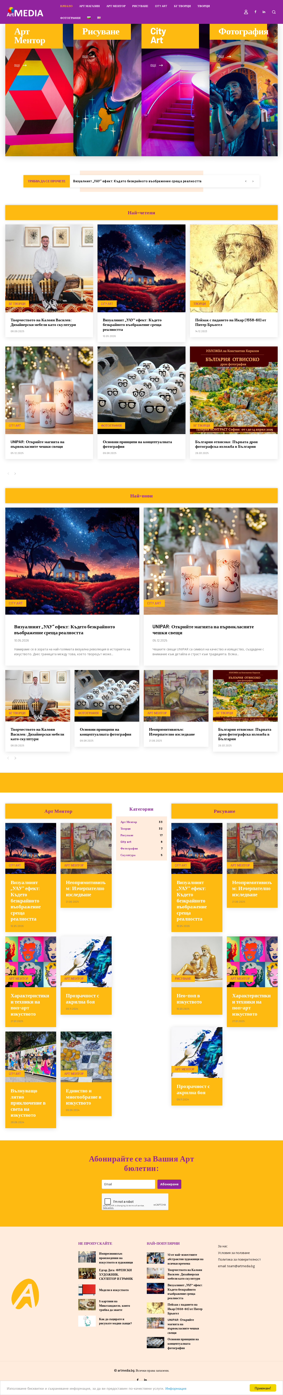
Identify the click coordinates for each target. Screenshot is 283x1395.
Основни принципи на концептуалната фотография (105, 731)
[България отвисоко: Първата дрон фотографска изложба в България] (234, 390)
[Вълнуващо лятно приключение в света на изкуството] (30, 1057)
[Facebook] (255, 12)
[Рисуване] (107, 90)
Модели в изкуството (114, 1290)
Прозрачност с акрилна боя (82, 998)
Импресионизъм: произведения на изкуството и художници (116, 1258)
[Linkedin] (264, 12)
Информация (175, 1388)
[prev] (246, 181)
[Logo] (25, 1293)
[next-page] (15, 473)
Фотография (111, 425)
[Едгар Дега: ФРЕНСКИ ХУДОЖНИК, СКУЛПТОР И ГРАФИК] (87, 1273)
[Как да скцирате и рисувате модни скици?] (87, 1321)
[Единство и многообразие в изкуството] (86, 1057)
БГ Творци (17, 303)
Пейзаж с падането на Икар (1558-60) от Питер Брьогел (185, 1309)
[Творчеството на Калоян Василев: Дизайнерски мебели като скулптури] (49, 268)
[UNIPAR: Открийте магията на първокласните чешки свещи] (49, 390)
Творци (199, 303)
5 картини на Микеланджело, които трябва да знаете (114, 1305)
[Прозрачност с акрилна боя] (86, 961)
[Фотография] (244, 90)
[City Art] (176, 90)
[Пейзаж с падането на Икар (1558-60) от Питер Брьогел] (234, 268)
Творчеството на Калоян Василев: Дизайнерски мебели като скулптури (43, 322)
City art (107, 303)
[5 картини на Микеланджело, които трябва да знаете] (87, 1304)
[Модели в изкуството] (87, 1289)
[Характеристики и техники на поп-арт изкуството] (30, 961)
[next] (253, 181)
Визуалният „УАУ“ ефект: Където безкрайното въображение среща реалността (132, 324)
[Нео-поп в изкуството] (196, 961)
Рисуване (183, 978)
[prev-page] (8, 473)
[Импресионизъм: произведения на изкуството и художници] (87, 1256)
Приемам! (263, 1388)
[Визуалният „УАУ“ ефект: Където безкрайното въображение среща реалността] (141, 268)
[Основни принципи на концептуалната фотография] (141, 390)
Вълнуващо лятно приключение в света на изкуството (28, 1102)
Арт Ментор (157, 713)
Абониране (169, 1184)
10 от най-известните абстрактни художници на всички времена (185, 1259)
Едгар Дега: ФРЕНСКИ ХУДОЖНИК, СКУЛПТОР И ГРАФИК (116, 1274)
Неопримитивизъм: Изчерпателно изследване (172, 731)
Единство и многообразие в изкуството (83, 1096)
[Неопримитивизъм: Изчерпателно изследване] (176, 696)
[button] (274, 12)
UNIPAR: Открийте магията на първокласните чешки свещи (121, 181)
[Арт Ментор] (39, 90)
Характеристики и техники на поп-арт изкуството (30, 1004)
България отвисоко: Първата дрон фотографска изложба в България (226, 444)
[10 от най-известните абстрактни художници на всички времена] (155, 1257)
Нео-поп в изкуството (189, 998)
